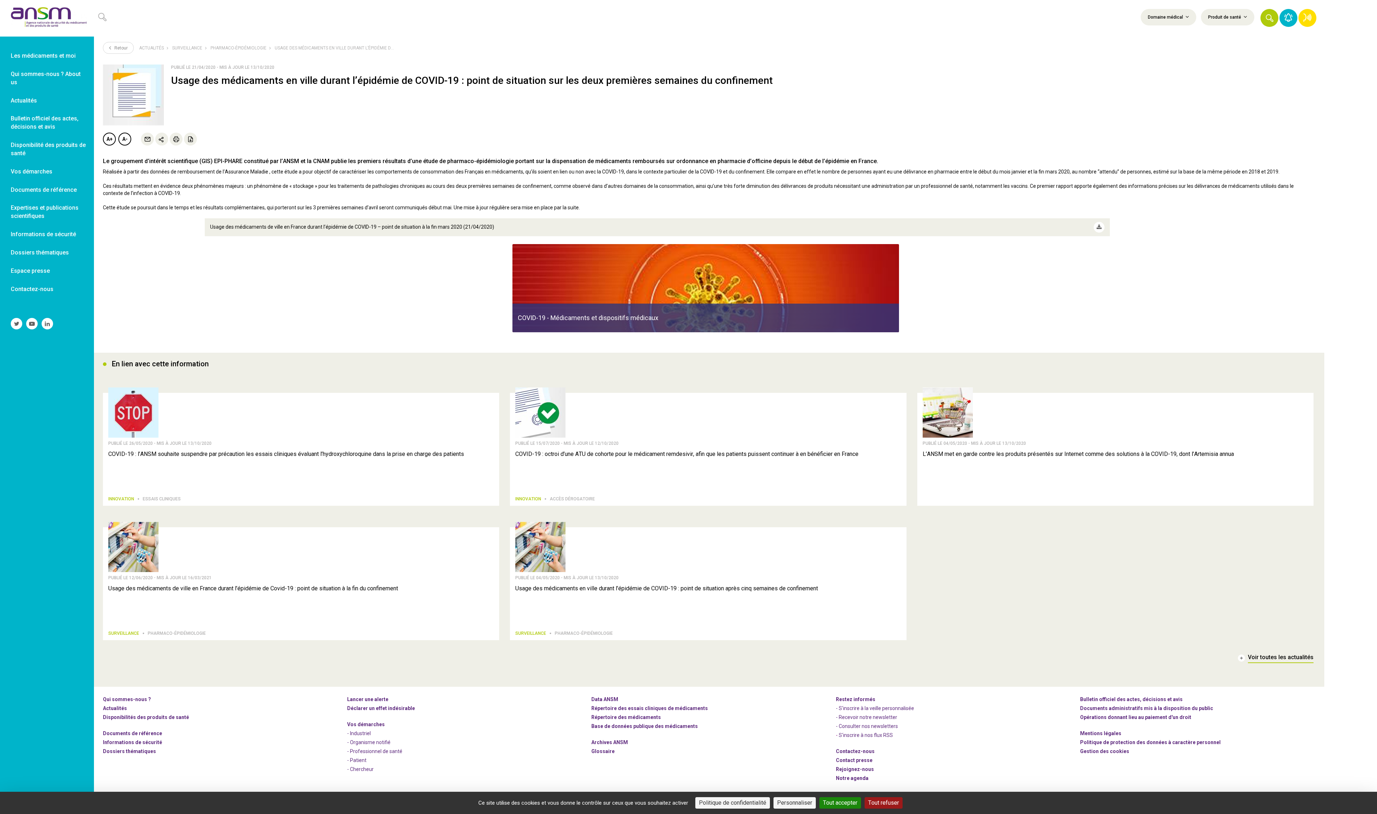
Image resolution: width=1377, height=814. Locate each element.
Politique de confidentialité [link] (732, 802)
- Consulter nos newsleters (867, 726)
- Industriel (359, 733)
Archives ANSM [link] (609, 742)
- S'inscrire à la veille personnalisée (875, 708)
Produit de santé (1225, 17)
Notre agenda (852, 778)
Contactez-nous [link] (32, 289)
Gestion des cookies (1104, 751)
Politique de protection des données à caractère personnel (1150, 742)
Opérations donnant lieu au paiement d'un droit (1135, 717)
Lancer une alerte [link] (367, 699)
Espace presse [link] (30, 270)
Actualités (151, 48)
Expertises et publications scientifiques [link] (45, 211)
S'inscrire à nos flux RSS (866, 735)
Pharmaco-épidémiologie (238, 48)
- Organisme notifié (369, 742)
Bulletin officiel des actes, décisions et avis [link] (45, 122)
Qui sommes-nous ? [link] (127, 699)
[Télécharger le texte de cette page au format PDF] (190, 139)
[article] (706, 288)
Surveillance (187, 48)
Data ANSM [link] (604, 699)
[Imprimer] (176, 139)
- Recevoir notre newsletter (866, 717)
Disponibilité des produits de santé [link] (48, 149)
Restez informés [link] (855, 699)
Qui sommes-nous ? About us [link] (46, 78)
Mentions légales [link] (1100, 733)
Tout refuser (883, 802)
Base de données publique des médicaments (644, 726)
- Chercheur (360, 769)
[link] (47, 18)
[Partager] (161, 139)
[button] (1269, 18)
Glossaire (603, 751)
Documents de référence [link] (44, 189)
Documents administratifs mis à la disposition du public (1146, 708)
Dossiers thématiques (129, 751)
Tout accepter (840, 802)
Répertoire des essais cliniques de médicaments (649, 708)
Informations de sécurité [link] (43, 234)
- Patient (356, 760)
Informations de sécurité (132, 742)
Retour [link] (120, 48)
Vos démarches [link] (31, 171)
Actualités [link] (24, 100)
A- (125, 139)
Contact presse (854, 760)
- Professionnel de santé (374, 751)
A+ (110, 139)
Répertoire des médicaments (626, 717)
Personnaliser (794, 802)
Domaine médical (1166, 17)
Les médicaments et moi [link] (43, 55)
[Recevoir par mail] (147, 139)
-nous (855, 769)
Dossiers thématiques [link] (40, 252)
